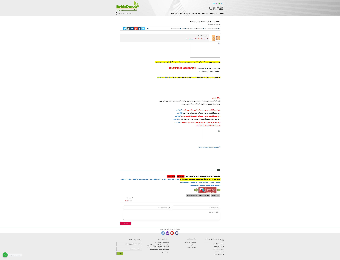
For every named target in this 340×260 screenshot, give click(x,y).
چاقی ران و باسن (126, 179)
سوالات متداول (165, 252)
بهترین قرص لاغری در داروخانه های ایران (159, 249)
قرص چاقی (203, 13)
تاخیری (212, 182)
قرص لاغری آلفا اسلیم (218, 243)
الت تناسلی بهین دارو (192, 195)
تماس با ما (182, 13)
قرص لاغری (212, 13)
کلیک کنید (179, 110)
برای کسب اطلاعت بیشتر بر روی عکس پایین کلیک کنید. (205, 185)
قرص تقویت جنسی (195, 13)
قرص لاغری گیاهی (192, 244)
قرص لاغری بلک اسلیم (218, 249)
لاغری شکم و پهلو (155, 179)
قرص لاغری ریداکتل (219, 254)
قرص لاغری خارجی (191, 247)
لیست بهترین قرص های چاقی (162, 242)
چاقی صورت (171, 179)
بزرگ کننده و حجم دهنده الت (189, 182)
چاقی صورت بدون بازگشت (140, 179)
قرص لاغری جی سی (219, 246)
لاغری (165, 77)
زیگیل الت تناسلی (215, 195)
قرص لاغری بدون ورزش (190, 242)
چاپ (183, 28)
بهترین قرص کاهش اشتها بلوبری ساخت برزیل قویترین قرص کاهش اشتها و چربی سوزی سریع (158, 245)
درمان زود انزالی (203, 182)
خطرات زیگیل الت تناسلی (204, 195)
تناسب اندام (174, 13)
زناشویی (159, 77)
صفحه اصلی (221, 13)
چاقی (169, 77)
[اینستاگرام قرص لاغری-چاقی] (205, 50)
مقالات (188, 13)
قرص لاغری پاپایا (220, 251)
